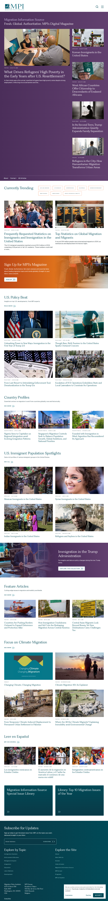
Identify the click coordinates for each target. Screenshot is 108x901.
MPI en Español (60, 877)
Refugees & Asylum (10, 861)
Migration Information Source (64, 867)
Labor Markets (8, 871)
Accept (98, 895)
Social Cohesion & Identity (72, 193)
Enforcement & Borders (11, 857)
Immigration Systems (10, 854)
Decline (88, 895)
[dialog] (85, 891)
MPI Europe (58, 871)
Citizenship (57, 187)
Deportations (70, 187)
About (6, 178)
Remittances (43, 193)
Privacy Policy (7, 898)
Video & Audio (59, 864)
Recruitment (55, 193)
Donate (57, 861)
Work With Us (59, 857)
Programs (58, 874)
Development (8, 874)
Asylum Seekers (44, 187)
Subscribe (47, 841)
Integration (7, 864)
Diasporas (82, 187)
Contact (13, 178)
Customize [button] (68, 895)
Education (7, 867)
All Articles (22, 178)
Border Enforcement (96, 187)
